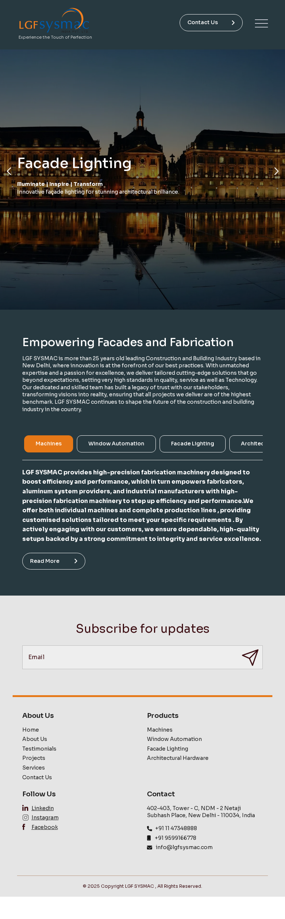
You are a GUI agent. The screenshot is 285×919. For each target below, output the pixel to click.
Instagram (45, 817)
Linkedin (43, 808)
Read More (44, 561)
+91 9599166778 (175, 838)
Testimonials (39, 748)
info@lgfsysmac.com (184, 847)
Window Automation (174, 739)
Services (33, 767)
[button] (9, 171)
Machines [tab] (49, 443)
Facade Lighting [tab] (192, 443)
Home (30, 729)
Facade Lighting (167, 748)
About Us (34, 739)
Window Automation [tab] (116, 443)
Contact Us (202, 22)
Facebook (45, 827)
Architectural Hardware (178, 758)
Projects (33, 758)
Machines (160, 729)
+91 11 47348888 (176, 828)
